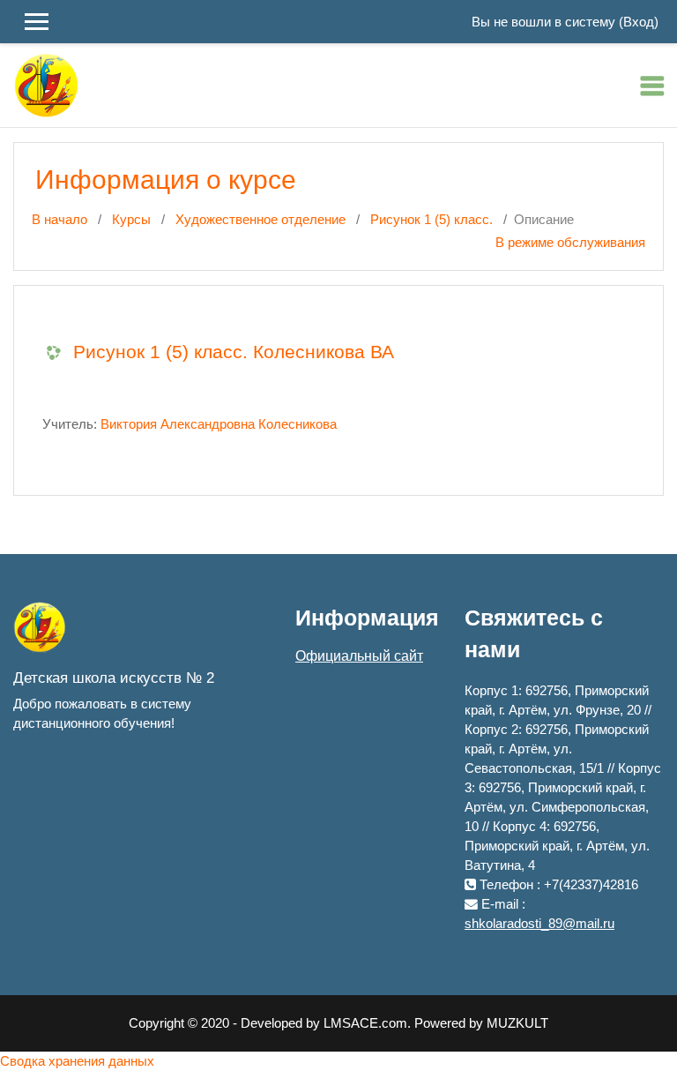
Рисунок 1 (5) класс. (431, 220)
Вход (638, 22)
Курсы (131, 220)
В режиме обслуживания (570, 243)
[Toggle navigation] (652, 85)
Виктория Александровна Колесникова (218, 424)
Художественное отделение (260, 220)
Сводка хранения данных (77, 1061)
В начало (59, 220)
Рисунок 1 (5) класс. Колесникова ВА (233, 351)
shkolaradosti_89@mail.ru (539, 924)
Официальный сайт (359, 655)
